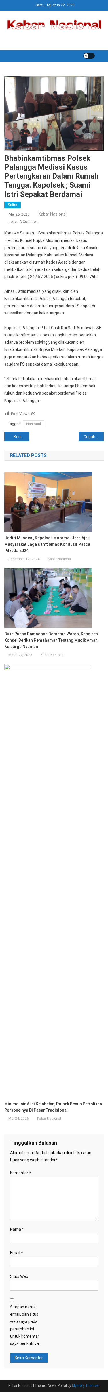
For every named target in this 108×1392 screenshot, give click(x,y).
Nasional (33, 424)
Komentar (20, 1173)
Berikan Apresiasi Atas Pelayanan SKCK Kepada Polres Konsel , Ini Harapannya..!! (21, 436)
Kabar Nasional (52, 214)
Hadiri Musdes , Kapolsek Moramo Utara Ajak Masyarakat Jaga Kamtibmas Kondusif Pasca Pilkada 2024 (47, 544)
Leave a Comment (24, 221)
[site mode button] (89, 56)
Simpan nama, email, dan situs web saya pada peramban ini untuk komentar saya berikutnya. (25, 1325)
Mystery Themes (85, 1386)
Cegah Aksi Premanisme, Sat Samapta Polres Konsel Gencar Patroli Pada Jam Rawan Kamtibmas (94, 436)
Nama (17, 1229)
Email (16, 1252)
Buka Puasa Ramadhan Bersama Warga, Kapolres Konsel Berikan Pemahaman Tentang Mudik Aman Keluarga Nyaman (51, 640)
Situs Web (19, 1276)
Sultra (12, 205)
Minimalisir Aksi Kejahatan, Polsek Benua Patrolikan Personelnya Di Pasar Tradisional (53, 1107)
